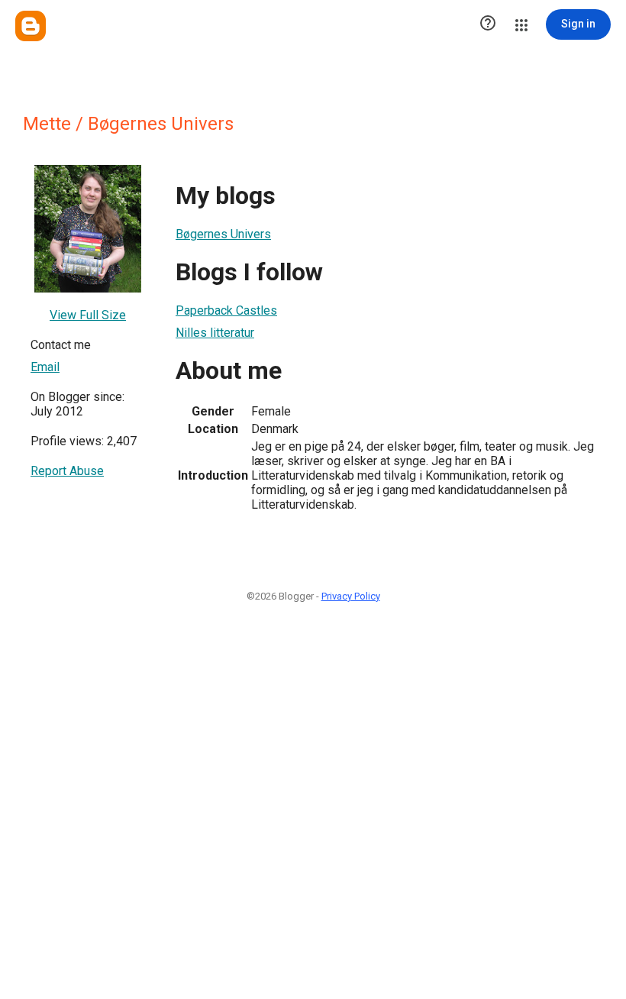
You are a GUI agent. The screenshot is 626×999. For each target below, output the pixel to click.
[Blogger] (30, 26)
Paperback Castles (226, 310)
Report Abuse (67, 471)
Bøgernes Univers (223, 234)
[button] (488, 24)
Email (45, 367)
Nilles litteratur (215, 332)
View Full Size (88, 315)
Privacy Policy (350, 596)
